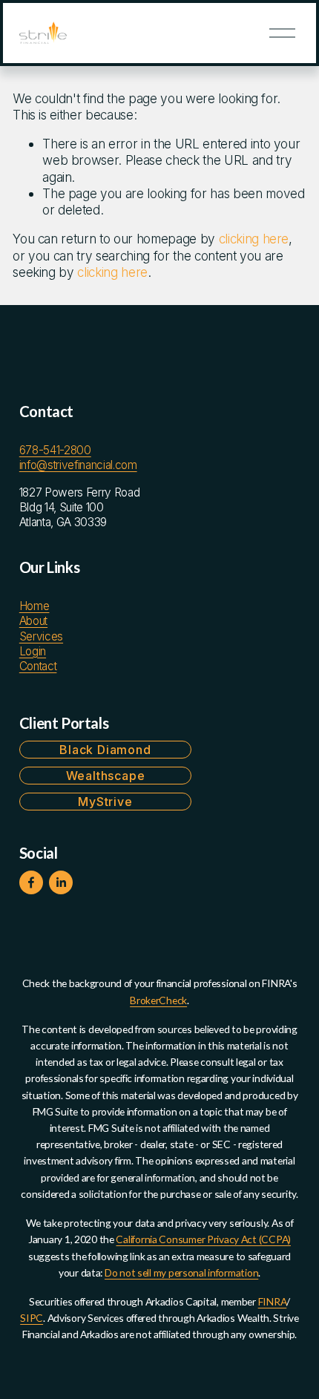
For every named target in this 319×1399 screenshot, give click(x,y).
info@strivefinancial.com (78, 465)
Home (34, 606)
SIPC (31, 1317)
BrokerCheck (158, 1000)
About (33, 621)
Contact (38, 666)
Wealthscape (105, 775)
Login (32, 651)
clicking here (254, 238)
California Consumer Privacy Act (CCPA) (203, 1239)
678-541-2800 (55, 450)
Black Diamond (105, 749)
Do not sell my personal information (181, 1272)
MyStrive (105, 801)
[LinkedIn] (61, 882)
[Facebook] (31, 882)
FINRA (272, 1301)
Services (41, 636)
